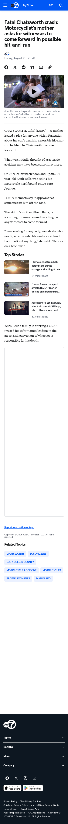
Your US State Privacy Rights (45, 805)
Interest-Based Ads (29, 809)
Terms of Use (9, 809)
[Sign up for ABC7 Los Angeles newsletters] (34, 778)
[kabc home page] (9, 724)
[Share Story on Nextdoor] (32, 67)
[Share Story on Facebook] (6, 67)
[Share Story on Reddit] (23, 67)
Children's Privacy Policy (15, 805)
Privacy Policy (10, 801)
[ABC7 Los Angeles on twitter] (16, 778)
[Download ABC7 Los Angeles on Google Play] (33, 788)
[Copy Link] (49, 67)
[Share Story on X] (15, 67)
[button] (5, 5)
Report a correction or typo (19, 527)
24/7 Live (27, 5)
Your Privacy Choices (30, 801)
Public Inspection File (14, 813)
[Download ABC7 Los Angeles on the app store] (12, 788)
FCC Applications (36, 813)
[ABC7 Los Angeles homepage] (15, 5)
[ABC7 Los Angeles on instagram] (25, 778)
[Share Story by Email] (41, 67)
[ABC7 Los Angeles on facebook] (7, 778)
